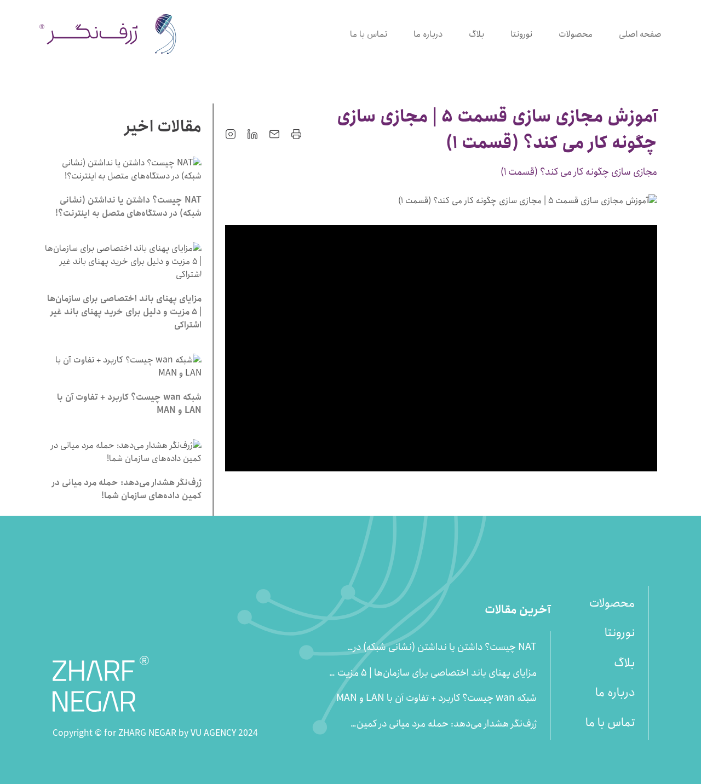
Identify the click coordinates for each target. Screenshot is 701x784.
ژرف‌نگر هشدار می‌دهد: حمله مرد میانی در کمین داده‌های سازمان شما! (447, 724)
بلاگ (476, 34)
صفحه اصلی (640, 34)
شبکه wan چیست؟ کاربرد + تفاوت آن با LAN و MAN (436, 698)
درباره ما (428, 34)
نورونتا (521, 34)
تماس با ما (368, 34)
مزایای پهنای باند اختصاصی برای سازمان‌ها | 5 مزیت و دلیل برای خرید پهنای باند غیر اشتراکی (434, 673)
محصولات (576, 34)
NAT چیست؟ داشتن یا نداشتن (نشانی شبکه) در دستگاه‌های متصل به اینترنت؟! (445, 647)
